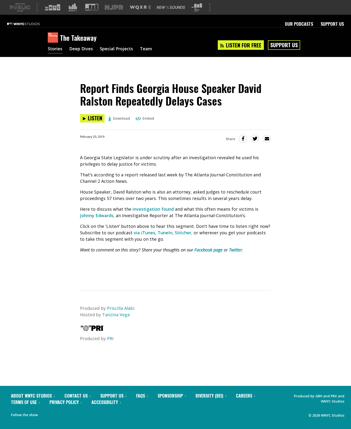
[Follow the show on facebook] (45, 413)
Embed (148, 118)
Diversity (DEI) (209, 396)
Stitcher (183, 232)
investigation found (153, 209)
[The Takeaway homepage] (54, 37)
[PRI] (92, 329)
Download (121, 118)
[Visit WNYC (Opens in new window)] (52, 7)
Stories (55, 49)
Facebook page (208, 250)
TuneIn (165, 232)
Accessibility (104, 402)
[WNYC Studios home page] (29, 24)
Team (146, 49)
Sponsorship (170, 396)
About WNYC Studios (31, 396)
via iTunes (144, 232)
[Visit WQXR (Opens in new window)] (140, 7)
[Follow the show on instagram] (63, 413)
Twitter (235, 250)
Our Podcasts (299, 24)
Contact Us (76, 396)
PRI (110, 338)
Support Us (332, 24)
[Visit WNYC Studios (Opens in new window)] (91, 7)
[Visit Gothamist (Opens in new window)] (73, 7)
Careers (244, 396)
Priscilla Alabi (120, 308)
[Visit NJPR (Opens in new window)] (114, 7)
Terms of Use (24, 402)
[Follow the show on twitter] (54, 413)
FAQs (140, 396)
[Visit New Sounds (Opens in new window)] (171, 7)
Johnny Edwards (96, 215)
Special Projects (116, 49)
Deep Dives (81, 49)
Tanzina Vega (116, 314)
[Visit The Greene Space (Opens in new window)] (196, 7)
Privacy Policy (64, 402)
